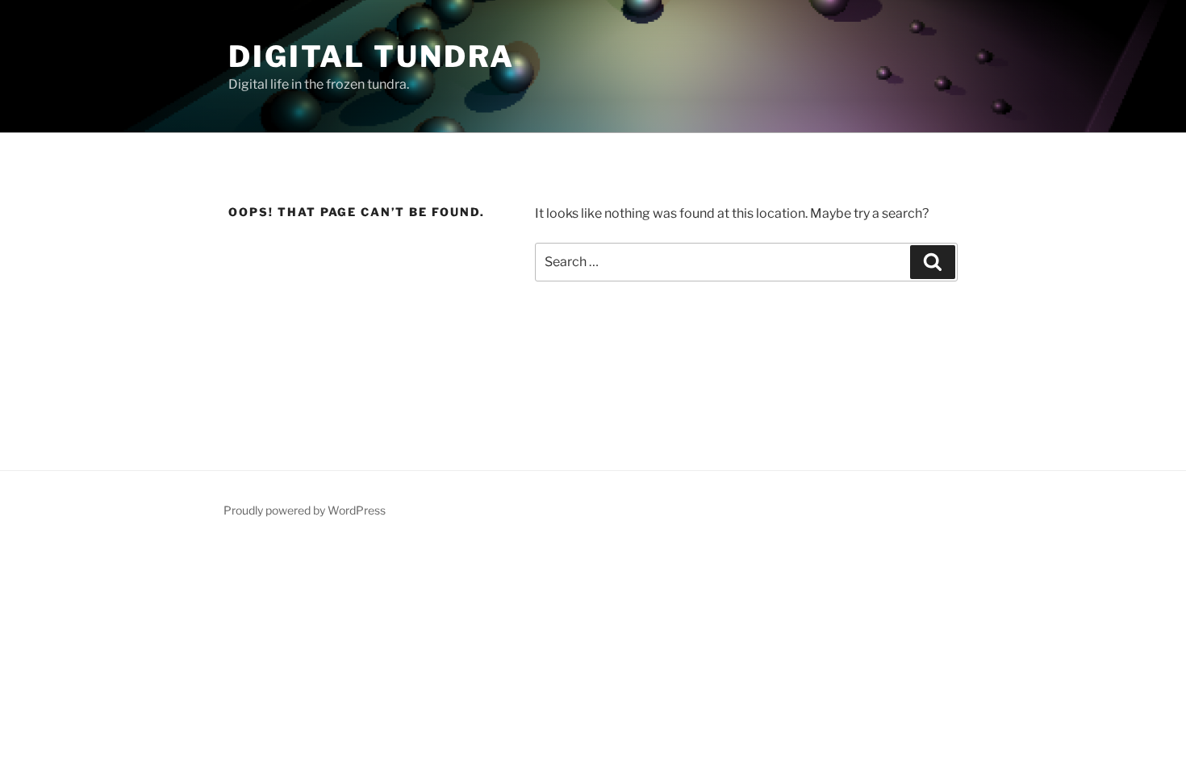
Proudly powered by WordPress (304, 510)
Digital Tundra (371, 56)
